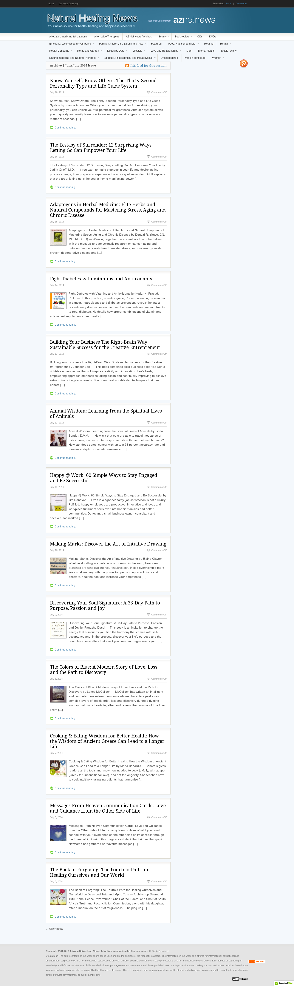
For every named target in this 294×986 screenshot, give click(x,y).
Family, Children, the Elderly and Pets (119, 44)
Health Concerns (57, 51)
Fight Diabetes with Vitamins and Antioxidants (101, 278)
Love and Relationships (162, 51)
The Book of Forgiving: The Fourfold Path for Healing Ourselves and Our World (99, 872)
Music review (229, 50)
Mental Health (206, 50)
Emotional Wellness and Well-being (68, 44)
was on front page (195, 57)
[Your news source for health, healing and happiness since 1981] (92, 26)
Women (215, 59)
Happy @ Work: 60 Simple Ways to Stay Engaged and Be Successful (103, 478)
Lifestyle (135, 51)
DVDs (212, 36)
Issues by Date (114, 51)
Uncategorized (169, 57)
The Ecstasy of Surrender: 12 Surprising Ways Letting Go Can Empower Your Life (101, 147)
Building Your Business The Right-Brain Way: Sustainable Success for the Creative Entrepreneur (105, 344)
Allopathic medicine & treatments (68, 36)
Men (189, 50)
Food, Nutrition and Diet (180, 44)
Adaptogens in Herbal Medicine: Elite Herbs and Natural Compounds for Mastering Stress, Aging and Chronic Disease (108, 210)
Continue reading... (66, 127)
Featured (156, 43)
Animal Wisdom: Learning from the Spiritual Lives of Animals (106, 413)
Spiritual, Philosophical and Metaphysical (127, 59)
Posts (229, 3)
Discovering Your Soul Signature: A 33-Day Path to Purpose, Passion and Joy (105, 605)
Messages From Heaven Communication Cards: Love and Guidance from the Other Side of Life (108, 808)
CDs (200, 36)
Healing (209, 43)
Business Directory (69, 3)
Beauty (161, 37)
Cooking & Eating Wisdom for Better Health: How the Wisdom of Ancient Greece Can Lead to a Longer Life (107, 741)
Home (51, 3)
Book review (180, 37)
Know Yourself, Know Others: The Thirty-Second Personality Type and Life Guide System (103, 83)
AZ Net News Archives (139, 36)
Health (222, 44)
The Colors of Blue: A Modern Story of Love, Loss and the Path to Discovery (103, 669)
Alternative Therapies (106, 36)
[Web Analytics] (256, 962)
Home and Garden (86, 51)
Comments (241, 3)
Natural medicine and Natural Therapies (71, 59)
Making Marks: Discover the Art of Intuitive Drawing (108, 544)
